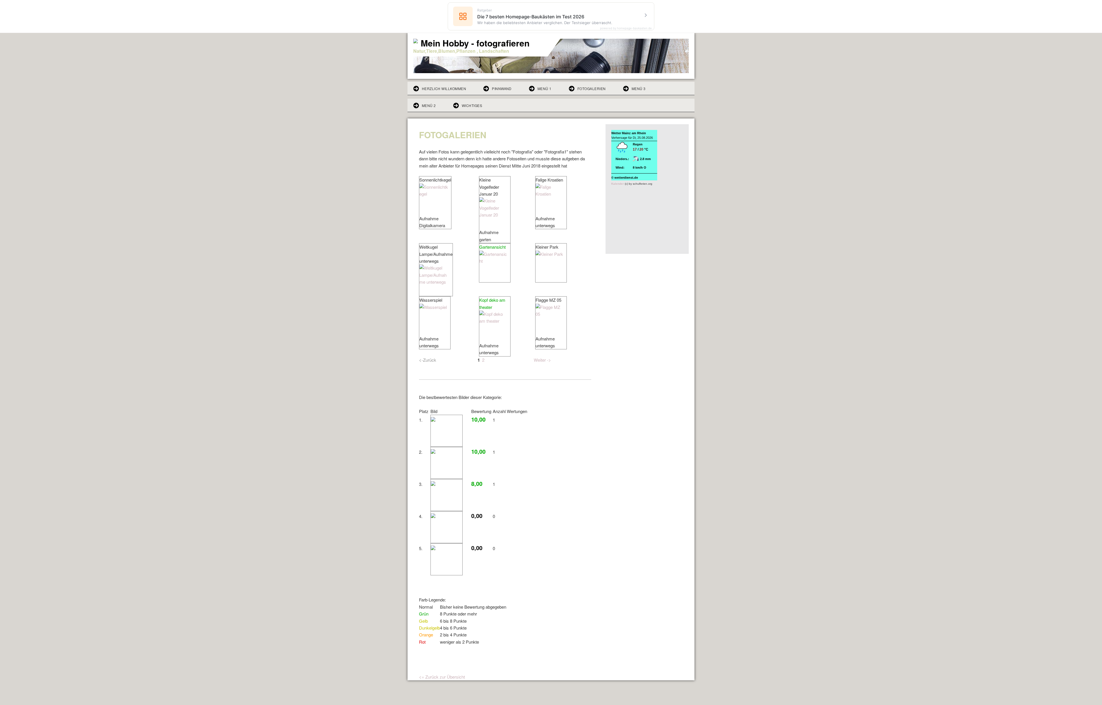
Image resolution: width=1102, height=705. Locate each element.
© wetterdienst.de (624, 177)
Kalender (617, 183)
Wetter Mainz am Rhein (628, 133)
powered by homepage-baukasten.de (626, 28)
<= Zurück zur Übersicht (442, 677)
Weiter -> (542, 360)
